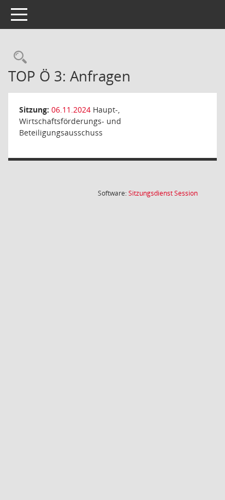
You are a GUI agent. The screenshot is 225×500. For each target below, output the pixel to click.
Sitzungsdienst (163, 193)
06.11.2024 (71, 109)
